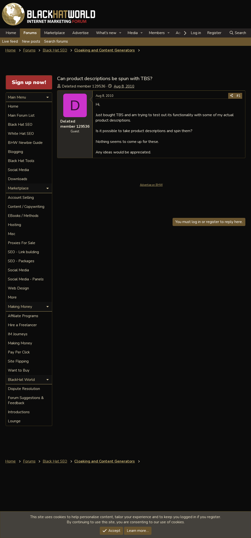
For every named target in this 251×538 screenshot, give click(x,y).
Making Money (20, 343)
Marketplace (54, 32)
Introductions (19, 412)
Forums (30, 32)
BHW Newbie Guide (25, 142)
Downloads (17, 178)
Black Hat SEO (20, 124)
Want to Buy (18, 370)
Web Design (18, 288)
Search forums (56, 41)
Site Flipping (18, 361)
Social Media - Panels (26, 279)
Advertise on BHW (151, 185)
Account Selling (21, 197)
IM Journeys (17, 334)
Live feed (10, 41)
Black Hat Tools (21, 160)
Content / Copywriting (26, 206)
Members (157, 32)
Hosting (14, 224)
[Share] (231, 96)
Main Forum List (21, 115)
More (12, 297)
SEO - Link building (23, 252)
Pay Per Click (19, 352)
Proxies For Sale (21, 242)
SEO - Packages (21, 261)
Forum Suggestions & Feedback (26, 400)
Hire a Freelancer (22, 325)
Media (132, 32)
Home (11, 32)
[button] (120, 33)
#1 (238, 96)
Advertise (80, 32)
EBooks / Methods (23, 215)
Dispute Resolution (24, 388)
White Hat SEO (21, 133)
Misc (11, 233)
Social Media (18, 169)
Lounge (14, 421)
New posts (31, 41)
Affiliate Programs (23, 315)
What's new (106, 32)
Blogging (15, 151)
